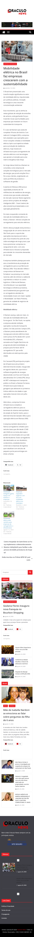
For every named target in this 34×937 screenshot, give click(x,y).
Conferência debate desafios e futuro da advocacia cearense (21, 662)
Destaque (12, 706)
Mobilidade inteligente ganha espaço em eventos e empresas (8, 495)
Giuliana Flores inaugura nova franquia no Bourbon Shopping (16, 609)
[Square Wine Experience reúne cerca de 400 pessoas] (8, 650)
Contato (4, 918)
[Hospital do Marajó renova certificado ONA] (8, 674)
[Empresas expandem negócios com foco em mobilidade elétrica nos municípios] (21, 488)
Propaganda (5, 914)
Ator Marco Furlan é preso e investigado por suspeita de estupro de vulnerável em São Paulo (23, 765)
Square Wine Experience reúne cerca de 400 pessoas (23, 649)
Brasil (5, 706)
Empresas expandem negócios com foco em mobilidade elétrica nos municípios (20, 497)
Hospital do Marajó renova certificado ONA (22, 673)
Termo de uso (6, 910)
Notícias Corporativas (10, 64)
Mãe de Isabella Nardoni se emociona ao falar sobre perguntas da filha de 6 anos (16, 715)
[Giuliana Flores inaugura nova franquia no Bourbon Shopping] (17, 591)
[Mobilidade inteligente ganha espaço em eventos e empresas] (8, 488)
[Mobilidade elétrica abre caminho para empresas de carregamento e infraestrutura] (8, 514)
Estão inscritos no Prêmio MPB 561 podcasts (16, 558)
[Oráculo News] (4, 32)
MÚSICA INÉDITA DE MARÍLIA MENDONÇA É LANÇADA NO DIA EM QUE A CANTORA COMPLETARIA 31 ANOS (22, 798)
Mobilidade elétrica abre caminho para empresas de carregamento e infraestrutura (8, 523)
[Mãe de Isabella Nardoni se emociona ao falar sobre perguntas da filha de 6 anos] (17, 695)
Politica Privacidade (8, 906)
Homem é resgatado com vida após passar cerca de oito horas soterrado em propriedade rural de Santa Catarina (22, 781)
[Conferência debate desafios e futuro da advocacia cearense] (8, 663)
